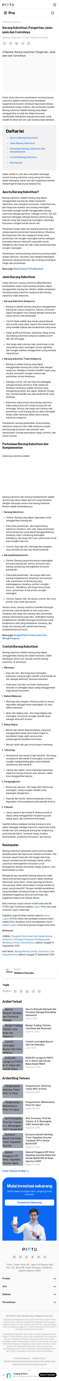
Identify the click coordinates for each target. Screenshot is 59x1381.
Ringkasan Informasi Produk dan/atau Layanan (29, 1364)
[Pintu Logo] (8, 5)
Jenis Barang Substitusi (22, 143)
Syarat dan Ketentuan (22, 1358)
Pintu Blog (6, 22)
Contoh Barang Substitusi (23, 157)
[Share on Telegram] (23, 43)
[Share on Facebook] (10, 43)
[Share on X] (4, 43)
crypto (37, 906)
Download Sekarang (29, 1202)
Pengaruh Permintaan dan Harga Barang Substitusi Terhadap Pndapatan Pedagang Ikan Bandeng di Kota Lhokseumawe (27, 939)
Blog (11, 12)
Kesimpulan (16, 162)
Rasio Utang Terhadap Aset (28, 269)
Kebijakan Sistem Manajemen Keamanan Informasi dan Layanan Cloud (29, 1361)
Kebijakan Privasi (38, 1358)
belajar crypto (9, 925)
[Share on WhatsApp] (29, 43)
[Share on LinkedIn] (17, 43)
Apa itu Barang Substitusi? (24, 138)
